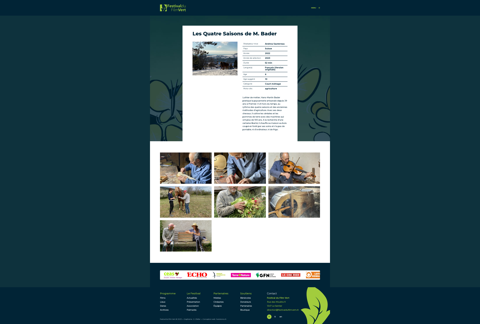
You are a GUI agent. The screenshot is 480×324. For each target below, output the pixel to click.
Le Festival (193, 293)
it (275, 316)
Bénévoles (245, 298)
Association (193, 306)
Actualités (192, 298)
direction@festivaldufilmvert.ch (283, 310)
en (281, 316)
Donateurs (245, 302)
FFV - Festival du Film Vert (173, 8)
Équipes (218, 306)
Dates (163, 306)
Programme (168, 293)
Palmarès (191, 310)
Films (163, 298)
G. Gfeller (196, 319)
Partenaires (221, 293)
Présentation (193, 302)
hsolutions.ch (221, 319)
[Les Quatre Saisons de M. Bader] (186, 168)
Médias (217, 298)
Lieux (162, 302)
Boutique (245, 310)
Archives (164, 310)
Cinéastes (219, 302)
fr (269, 316)
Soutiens (246, 293)
